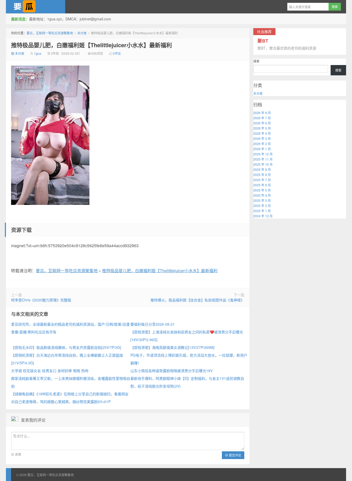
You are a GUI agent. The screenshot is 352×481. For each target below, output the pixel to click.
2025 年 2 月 (262, 205)
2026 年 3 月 (262, 138)
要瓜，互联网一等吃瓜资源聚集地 (35, 6)
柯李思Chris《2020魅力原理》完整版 (41, 299)
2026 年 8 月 (262, 112)
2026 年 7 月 (262, 118)
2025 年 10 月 (263, 164)
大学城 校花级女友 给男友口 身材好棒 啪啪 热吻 (49, 370)
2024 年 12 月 (263, 216)
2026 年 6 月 (262, 123)
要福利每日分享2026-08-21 (152, 324)
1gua (37, 53)
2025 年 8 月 (262, 174)
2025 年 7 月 (262, 180)
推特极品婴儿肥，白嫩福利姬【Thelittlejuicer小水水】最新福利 (91, 45)
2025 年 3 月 (262, 200)
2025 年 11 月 (263, 159)
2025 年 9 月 (262, 169)
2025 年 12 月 (263, 154)
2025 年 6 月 (262, 185)
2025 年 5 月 (262, 190)
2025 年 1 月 (262, 211)
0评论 (117, 53)
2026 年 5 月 (262, 128)
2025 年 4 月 (262, 195)
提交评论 (234, 455)
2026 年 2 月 (262, 143)
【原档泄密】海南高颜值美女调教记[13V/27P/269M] (172, 347)
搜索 (256, 61)
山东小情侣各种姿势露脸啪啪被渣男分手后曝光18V (171, 370)
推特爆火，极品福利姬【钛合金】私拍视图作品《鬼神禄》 (197, 299)
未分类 (82, 33)
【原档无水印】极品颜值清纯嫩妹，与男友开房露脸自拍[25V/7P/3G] (66, 347)
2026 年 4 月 (262, 133)
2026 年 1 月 (262, 149)
